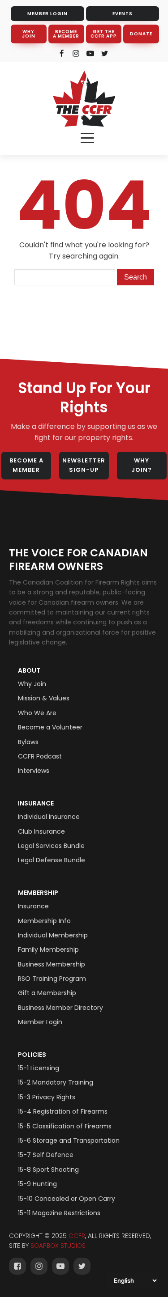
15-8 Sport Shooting (48, 1169)
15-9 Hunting (37, 1183)
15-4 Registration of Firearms (63, 1111)
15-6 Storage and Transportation (69, 1140)
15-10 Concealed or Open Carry (66, 1198)
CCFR (77, 1236)
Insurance (36, 803)
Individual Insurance (49, 816)
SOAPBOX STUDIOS (58, 1246)
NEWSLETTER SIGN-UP (83, 465)
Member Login (40, 1021)
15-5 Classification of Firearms (65, 1126)
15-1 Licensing (38, 1068)
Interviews (33, 770)
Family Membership (48, 949)
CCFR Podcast (40, 756)
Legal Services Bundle (51, 845)
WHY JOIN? (141, 465)
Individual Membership (53, 935)
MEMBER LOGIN (47, 13)
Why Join (32, 683)
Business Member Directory (60, 1007)
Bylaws (28, 742)
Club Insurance (41, 831)
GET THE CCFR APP (103, 33)
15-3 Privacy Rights (46, 1097)
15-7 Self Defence (45, 1154)
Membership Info (44, 920)
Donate (141, 33)
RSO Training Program (52, 978)
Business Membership (51, 964)
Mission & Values (43, 698)
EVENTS (122, 13)
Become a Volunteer (50, 727)
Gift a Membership (47, 992)
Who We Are (37, 712)
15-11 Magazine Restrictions (59, 1212)
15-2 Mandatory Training (55, 1082)
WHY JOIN (28, 33)
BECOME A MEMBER (66, 33)
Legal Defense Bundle (51, 860)
